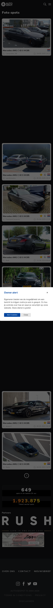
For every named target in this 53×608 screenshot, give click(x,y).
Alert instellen (12, 315)
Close (26, 315)
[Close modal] (47, 292)
